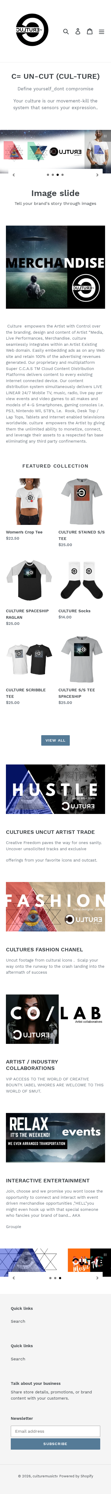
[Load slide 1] (48, 175)
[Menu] (101, 31)
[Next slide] (97, 174)
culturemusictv (45, 1476)
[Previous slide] (13, 174)
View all (55, 740)
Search (18, 1321)
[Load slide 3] (58, 175)
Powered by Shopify (76, 1476)
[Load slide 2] (53, 175)
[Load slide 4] (62, 175)
